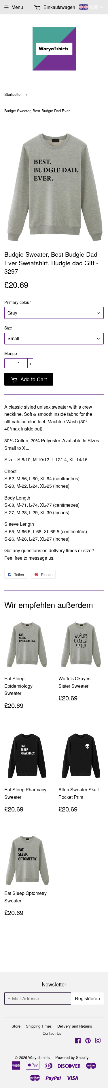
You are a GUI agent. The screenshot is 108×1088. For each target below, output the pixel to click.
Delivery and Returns (74, 1026)
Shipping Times (39, 1026)
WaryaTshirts (39, 1057)
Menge (10, 353)
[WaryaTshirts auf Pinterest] (88, 1041)
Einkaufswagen (58, 7)
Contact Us (52, 1033)
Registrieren (87, 998)
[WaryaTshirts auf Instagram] (98, 1041)
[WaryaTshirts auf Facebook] (78, 1041)
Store (16, 1026)
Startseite (12, 94)
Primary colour (17, 302)
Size (8, 328)
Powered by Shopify (72, 1057)
